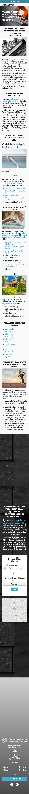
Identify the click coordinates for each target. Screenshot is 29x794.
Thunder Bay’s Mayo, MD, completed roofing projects (12, 100)
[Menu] (26, 5)
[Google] (17, 784)
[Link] (7, 5)
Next (14, 589)
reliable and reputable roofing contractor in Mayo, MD (14, 523)
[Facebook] (11, 784)
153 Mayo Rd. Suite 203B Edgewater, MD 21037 (14, 757)
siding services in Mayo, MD (9, 303)
